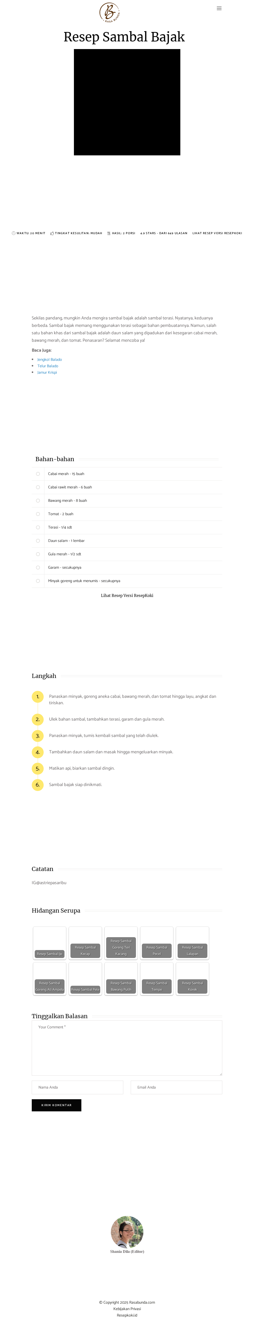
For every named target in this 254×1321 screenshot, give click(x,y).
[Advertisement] (127, 195)
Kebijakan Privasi (127, 1309)
